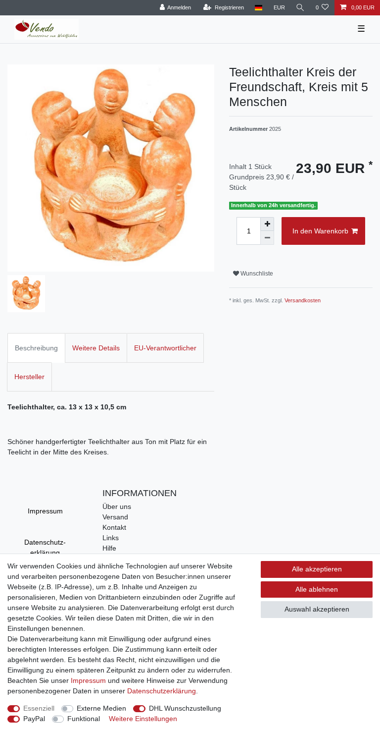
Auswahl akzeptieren (317, 609)
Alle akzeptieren (317, 569)
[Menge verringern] (267, 238)
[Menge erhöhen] (267, 224)
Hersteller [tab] (29, 377)
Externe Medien (101, 708)
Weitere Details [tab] (96, 348)
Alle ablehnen (316, 589)
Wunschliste (256, 273)
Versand (115, 517)
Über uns (116, 506)
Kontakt (114, 527)
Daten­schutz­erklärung (45, 547)
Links (110, 538)
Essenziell (38, 708)
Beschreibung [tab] (36, 348)
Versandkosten (303, 300)
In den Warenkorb (320, 231)
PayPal (34, 719)
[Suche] (300, 7)
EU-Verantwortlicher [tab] (165, 348)
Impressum (45, 511)
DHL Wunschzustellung (185, 708)
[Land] (258, 7)
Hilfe (109, 548)
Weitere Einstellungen (143, 719)
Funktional (83, 719)
